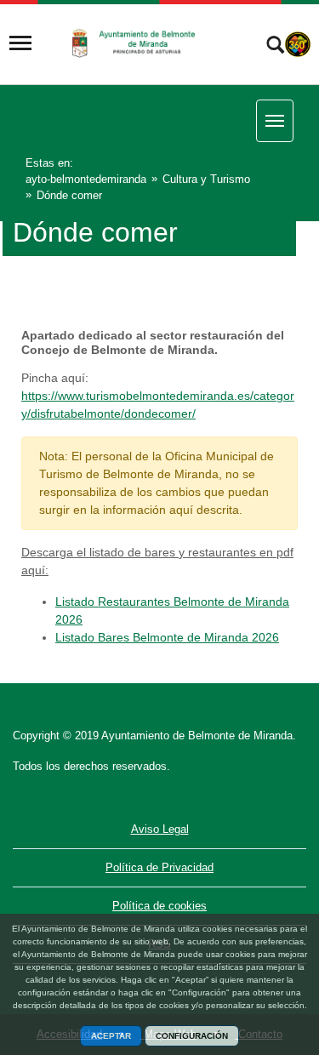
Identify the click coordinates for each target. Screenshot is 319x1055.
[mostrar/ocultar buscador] (275, 46)
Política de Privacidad (159, 867)
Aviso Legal (160, 829)
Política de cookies (159, 905)
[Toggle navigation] (20, 43)
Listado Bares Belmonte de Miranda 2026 (167, 637)
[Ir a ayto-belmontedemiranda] (139, 42)
